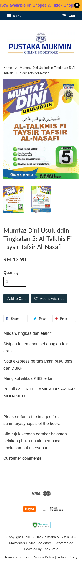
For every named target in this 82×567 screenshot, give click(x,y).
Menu (17, 16)
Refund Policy (67, 557)
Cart (71, 16)
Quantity (11, 272)
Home (7, 67)
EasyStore (50, 549)
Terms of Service (17, 557)
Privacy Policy (43, 557)
